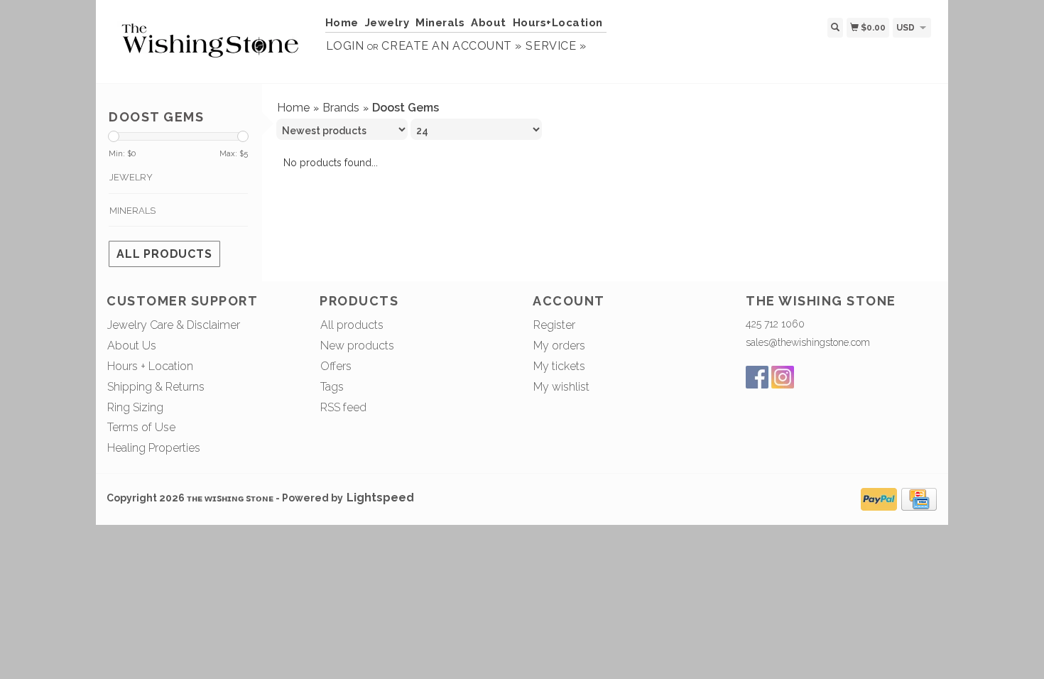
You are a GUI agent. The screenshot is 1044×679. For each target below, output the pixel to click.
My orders (559, 345)
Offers (336, 366)
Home (342, 22)
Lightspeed (380, 497)
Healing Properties (153, 448)
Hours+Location (558, 22)
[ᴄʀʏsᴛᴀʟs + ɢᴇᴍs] (210, 40)
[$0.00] (936, 26)
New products (357, 345)
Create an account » (451, 46)
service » (556, 46)
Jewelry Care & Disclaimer (173, 325)
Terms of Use (141, 427)
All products (164, 254)
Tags (332, 386)
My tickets (559, 366)
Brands (340, 107)
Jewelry (387, 22)
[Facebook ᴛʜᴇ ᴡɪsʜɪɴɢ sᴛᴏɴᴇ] (757, 377)
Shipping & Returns (156, 386)
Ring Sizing (135, 407)
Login (345, 46)
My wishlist (561, 386)
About (488, 22)
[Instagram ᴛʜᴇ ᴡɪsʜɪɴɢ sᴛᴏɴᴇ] (782, 377)
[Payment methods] (879, 497)
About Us (131, 345)
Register (554, 325)
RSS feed (343, 407)
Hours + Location (150, 366)
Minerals (439, 22)
